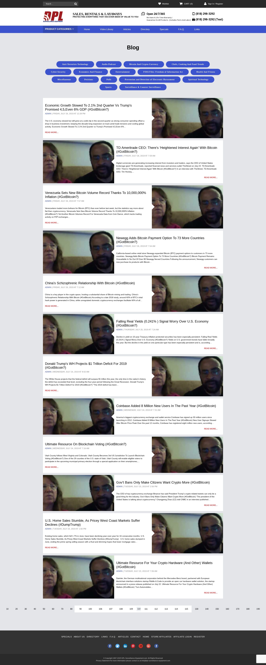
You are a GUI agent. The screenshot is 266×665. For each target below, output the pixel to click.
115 (186, 609)
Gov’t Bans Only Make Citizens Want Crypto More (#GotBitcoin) (163, 482)
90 (80, 609)
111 (146, 609)
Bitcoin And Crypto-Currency (143, 64)
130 (196, 609)
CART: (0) (188, 4)
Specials (164, 29)
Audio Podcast (109, 64)
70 (62, 609)
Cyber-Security (58, 72)
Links (197, 29)
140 (207, 609)
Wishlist (165, 4)
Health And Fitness (205, 72)
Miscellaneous (64, 80)
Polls (109, 80)
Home (87, 29)
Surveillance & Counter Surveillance (143, 87)
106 (100, 609)
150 (217, 609)
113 (166, 609)
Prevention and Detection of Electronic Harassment (150, 80)
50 (44, 609)
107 (110, 609)
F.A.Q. (181, 29)
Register (199, 637)
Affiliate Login (182, 637)
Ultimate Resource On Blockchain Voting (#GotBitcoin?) (85, 444)
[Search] (75, 4)
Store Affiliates (161, 637)
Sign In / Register (215, 4)
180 (248, 609)
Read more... (51, 132)
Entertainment (123, 72)
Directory (145, 29)
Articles (127, 29)
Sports (108, 87)
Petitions (88, 80)
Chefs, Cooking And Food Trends (188, 64)
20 (16, 609)
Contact (136, 637)
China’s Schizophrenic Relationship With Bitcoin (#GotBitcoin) (90, 283)
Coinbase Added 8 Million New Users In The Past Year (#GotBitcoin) (166, 406)
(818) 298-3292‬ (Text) (209, 19)
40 (35, 609)
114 (176, 609)
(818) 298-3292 (205, 13)
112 (156, 609)
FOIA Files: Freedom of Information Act (163, 72)
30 (26, 609)
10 (7, 609)
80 (71, 609)
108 (121, 609)
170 (237, 609)
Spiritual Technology (198, 80)
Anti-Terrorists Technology (75, 64)
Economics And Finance (90, 72)
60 (53, 609)
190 (258, 609)
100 (90, 609)
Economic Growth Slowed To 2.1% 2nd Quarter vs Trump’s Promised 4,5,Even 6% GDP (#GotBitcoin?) (88, 107)
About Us (79, 637)
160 (227, 609)
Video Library (106, 29)
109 (131, 609)
